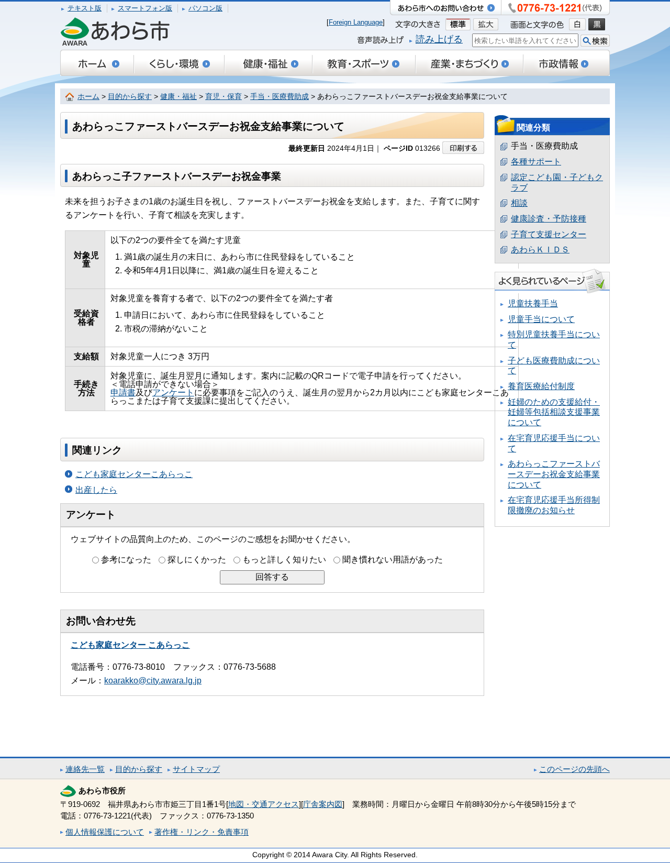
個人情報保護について (104, 831)
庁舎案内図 (322, 804)
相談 (519, 202)
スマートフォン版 (145, 8)
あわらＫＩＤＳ (540, 249)
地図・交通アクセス (263, 804)
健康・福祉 (178, 97)
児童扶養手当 (533, 303)
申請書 (123, 392)
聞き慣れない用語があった (392, 559)
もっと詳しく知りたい (284, 559)
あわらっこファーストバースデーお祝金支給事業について (554, 474)
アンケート (173, 392)
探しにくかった (197, 559)
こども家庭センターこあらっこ (134, 474)
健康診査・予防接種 (548, 218)
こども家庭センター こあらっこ (130, 644)
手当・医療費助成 (279, 97)
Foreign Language (356, 22)
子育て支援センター (548, 234)
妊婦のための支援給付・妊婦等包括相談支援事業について (554, 412)
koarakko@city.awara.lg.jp (153, 680)
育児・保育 (223, 97)
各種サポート (536, 161)
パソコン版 (205, 8)
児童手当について (541, 319)
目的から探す (130, 97)
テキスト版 (85, 8)
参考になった (126, 559)
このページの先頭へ (574, 769)
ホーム (88, 97)
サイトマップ (196, 769)
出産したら (96, 489)
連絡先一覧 (85, 769)
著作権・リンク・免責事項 (201, 831)
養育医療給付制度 (541, 386)
